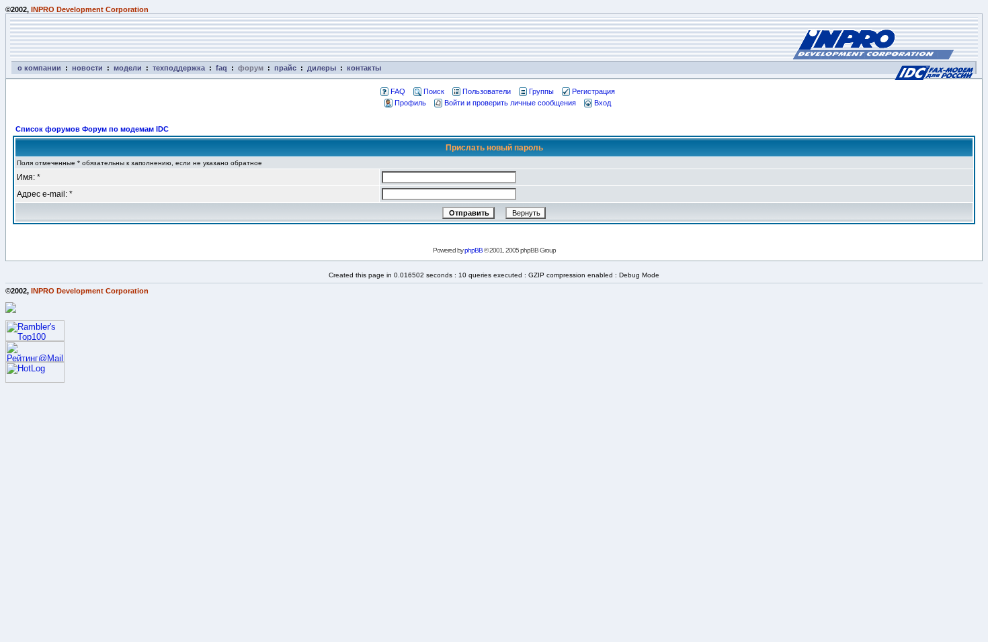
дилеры (321, 68)
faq (221, 68)
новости (87, 68)
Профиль (410, 103)
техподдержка (179, 68)
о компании (39, 68)
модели (128, 68)
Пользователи (486, 91)
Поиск (433, 91)
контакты (364, 68)
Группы (541, 91)
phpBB (473, 250)
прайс (285, 68)
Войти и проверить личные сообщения (510, 103)
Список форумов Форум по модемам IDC (92, 129)
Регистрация (593, 91)
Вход (602, 103)
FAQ (397, 91)
